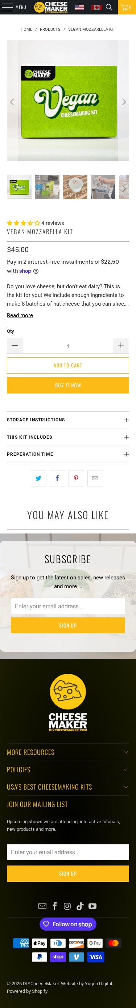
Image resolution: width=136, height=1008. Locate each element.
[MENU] (3, 7)
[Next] (123, 102)
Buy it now (68, 385)
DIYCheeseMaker (41, 983)
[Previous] (12, 102)
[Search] (109, 7)
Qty (10, 331)
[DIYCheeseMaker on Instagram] (67, 907)
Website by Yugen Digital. (87, 983)
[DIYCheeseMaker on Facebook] (55, 907)
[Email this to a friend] (95, 478)
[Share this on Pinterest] (76, 478)
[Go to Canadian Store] (96, 7)
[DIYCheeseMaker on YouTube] (92, 907)
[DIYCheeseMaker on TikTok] (80, 907)
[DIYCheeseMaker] (50, 7)
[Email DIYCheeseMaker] (42, 907)
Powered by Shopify (27, 991)
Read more (20, 315)
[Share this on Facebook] (57, 478)
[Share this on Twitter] (38, 478)
